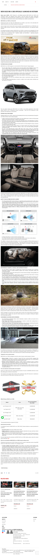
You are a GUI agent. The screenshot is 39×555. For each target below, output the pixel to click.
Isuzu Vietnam (4, 517)
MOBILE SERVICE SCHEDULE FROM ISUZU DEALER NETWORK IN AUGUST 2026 (6, 495)
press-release (16, 503)
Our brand (35, 517)
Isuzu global (4, 524)
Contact (16, 1)
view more (2, 507)
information (2, 505)
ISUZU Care (12, 1)
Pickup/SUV (34, 519)
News (3, 1)
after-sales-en (3, 491)
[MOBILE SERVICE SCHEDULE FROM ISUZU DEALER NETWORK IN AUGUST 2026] (6, 484)
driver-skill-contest (7, 489)
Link (8, 438)
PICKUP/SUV (19, 489)
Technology (3, 522)
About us (3, 519)
